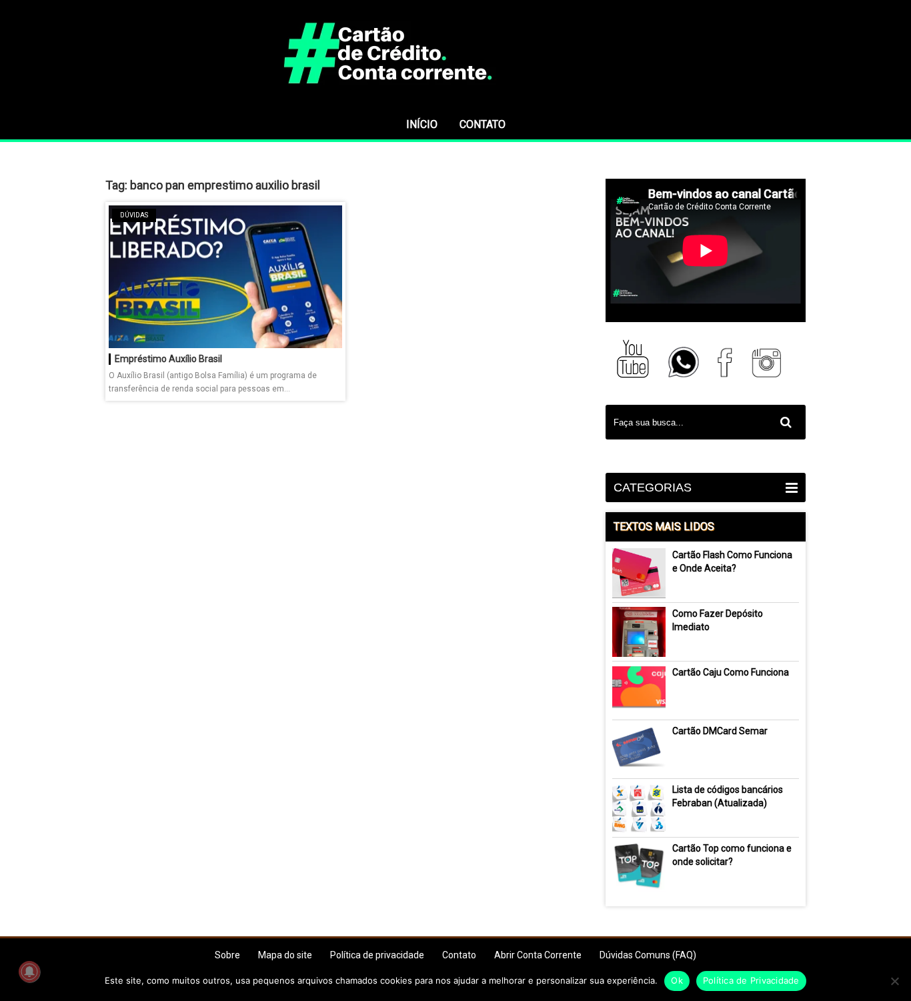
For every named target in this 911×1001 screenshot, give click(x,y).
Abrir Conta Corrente (538, 955)
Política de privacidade (377, 955)
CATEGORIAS (653, 487)
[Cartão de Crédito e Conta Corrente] (455, 103)
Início (421, 124)
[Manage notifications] (29, 971)
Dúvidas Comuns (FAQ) (648, 955)
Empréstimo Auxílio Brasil (168, 358)
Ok (677, 980)
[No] (894, 981)
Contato (483, 124)
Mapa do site (285, 955)
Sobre (227, 955)
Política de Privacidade (751, 980)
